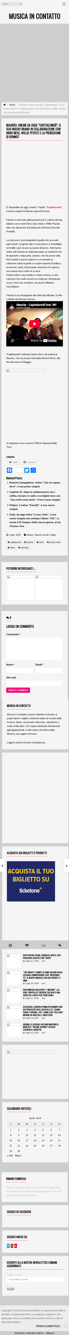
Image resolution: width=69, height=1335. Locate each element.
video (12, 548)
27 (51, 1145)
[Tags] (60, 945)
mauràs (30, 542)
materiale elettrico (35, 1333)
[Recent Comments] (43, 945)
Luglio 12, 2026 (32, 1033)
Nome (10, 664)
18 (35, 1140)
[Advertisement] (34, 60)
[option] (20, 587)
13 (51, 1135)
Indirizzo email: (15, 1274)
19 (43, 1140)
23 (18, 1145)
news (41, 542)
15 (10, 1140)
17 (27, 1140)
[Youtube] (15, 1246)
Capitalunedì (54, 207)
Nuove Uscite (41, 534)
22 (10, 1145)
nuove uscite (54, 542)
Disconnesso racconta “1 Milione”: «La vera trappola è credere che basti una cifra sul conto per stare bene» (41, 992)
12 (43, 1135)
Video (53, 534)
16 (18, 1140)
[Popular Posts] (27, 945)
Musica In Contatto (34, 16)
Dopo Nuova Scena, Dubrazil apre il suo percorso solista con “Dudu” (42, 956)
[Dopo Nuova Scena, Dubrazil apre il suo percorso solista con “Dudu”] (14, 961)
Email (39, 664)
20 (51, 1140)
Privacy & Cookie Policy (48, 1326)
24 (27, 1145)
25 (35, 1145)
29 (10, 1151)
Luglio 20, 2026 (32, 983)
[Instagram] (12, 1246)
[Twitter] (8, 1246)
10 (27, 1135)
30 (18, 1151)
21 (59, 1140)
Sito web (11, 677)
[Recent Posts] (10, 945)
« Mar (10, 1155)
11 (35, 1135)
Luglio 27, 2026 (32, 961)
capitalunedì (15, 542)
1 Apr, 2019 (15, 534)
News (30, 534)
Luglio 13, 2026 (32, 1018)
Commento (13, 634)
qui (43, 742)
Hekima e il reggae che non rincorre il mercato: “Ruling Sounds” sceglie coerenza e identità (41, 1027)
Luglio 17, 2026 (32, 998)
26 (43, 1145)
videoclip (25, 548)
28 (59, 1145)
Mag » (18, 1155)
